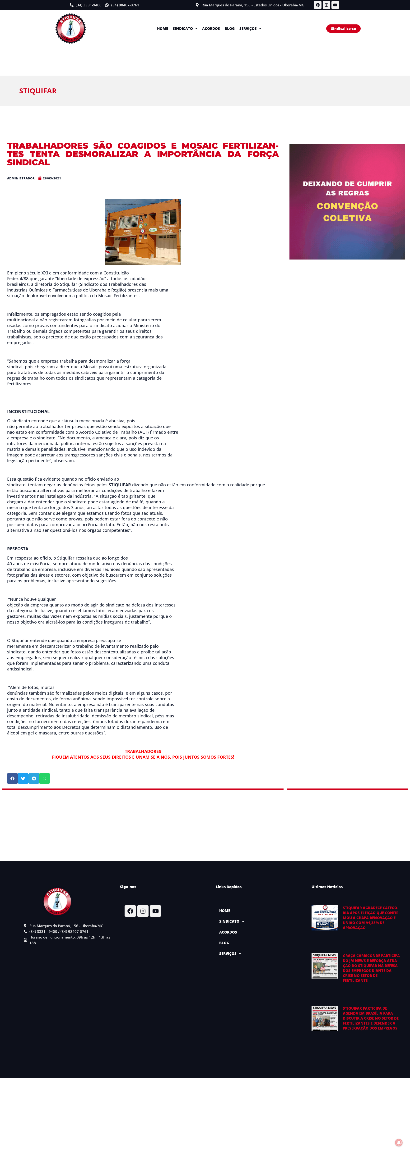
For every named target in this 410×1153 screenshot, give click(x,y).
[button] (185, 28)
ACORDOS (211, 28)
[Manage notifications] (399, 1142)
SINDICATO (183, 28)
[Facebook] (317, 5)
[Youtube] (335, 5)
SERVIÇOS (248, 28)
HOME (162, 28)
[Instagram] (326, 5)
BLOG (230, 28)
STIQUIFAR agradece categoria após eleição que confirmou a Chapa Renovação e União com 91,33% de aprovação (371, 917)
